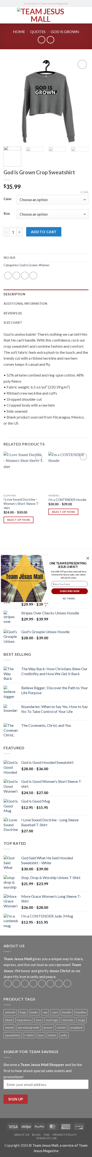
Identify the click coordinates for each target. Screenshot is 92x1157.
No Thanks (69, 598)
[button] (68, 565)
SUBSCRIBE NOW (69, 591)
